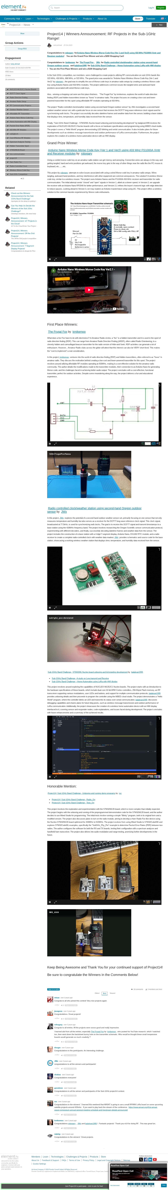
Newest (112, 993)
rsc (120, 793)
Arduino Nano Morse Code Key (21, 118)
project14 (13, 158)
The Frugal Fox (86, 62)
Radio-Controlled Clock (18, 166)
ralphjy (57, 1134)
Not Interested (114, 1185)
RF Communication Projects (20, 106)
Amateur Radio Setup (18, 101)
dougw (57, 1047)
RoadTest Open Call (120, 1165)
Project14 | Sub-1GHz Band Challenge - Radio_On (73, 799)
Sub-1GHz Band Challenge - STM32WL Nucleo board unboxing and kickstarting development (88, 672)
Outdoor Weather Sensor (19, 110)
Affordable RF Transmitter (20, 114)
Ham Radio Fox (16, 162)
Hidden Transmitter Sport (19, 146)
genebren (58, 1088)
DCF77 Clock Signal (17, 93)
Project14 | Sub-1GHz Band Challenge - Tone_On (73, 803)
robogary (69, 53)
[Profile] (162, 18)
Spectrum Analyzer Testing (20, 142)
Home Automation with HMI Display (23, 122)
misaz (57, 998)
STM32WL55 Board (17, 150)
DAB (56, 1174)
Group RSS (22, 49)
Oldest (97, 993)
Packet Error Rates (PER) (20, 126)
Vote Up (55, 1005)
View (164, 1185)
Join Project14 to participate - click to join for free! (84, 1186)
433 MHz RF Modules (18, 130)
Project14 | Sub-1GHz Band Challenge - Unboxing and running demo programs (81, 793)
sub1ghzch (14, 134)
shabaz (57, 1075)
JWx (98, 62)
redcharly (58, 1161)
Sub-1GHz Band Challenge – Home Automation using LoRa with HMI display (126, 65)
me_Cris (58, 1147)
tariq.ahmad (15, 64)
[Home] (13, 7)
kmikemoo (70, 62)
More (8, 23)
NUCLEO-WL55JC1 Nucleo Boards (23, 89)
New (160, 25)
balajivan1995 (80, 65)
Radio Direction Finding (18, 98)
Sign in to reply (53, 989)
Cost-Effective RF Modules (20, 138)
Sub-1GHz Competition (18, 174)
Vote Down (58, 1005)
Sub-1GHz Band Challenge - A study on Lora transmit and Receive (80, 678)
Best (104, 993)
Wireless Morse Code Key (20, 170)
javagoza (58, 1011)
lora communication (17, 154)
